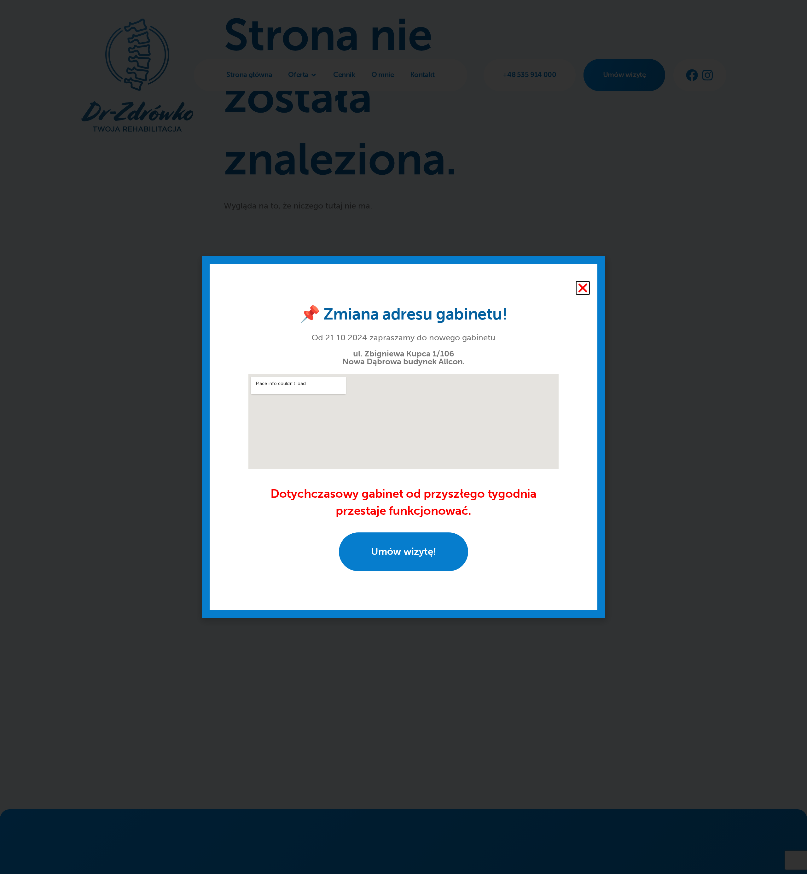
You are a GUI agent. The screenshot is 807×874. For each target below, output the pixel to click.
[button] (583, 288)
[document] (403, 437)
